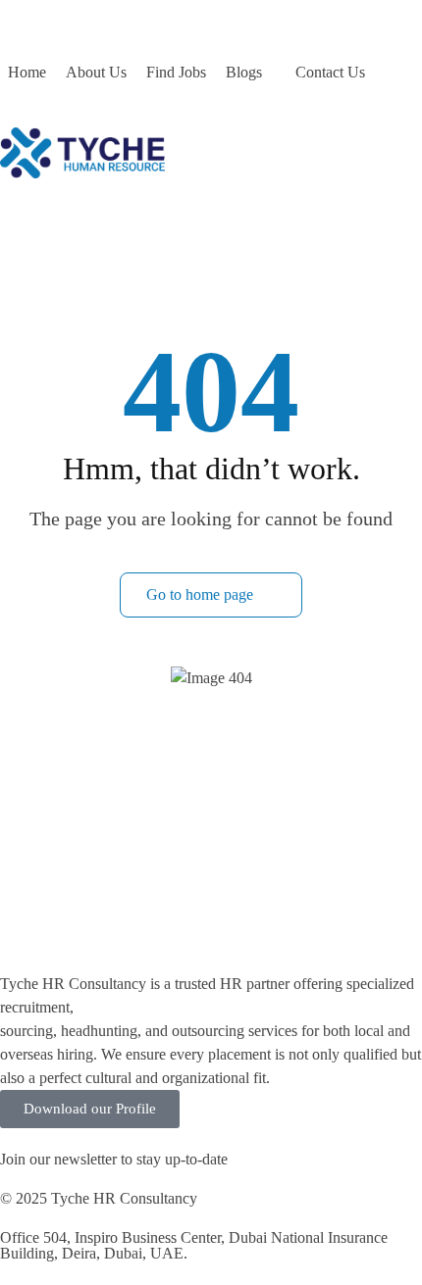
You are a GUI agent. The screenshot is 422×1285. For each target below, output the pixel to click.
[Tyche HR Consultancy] (82, 151)
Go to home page (201, 594)
